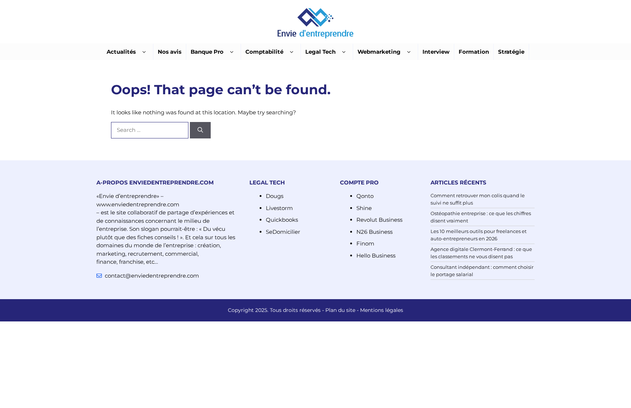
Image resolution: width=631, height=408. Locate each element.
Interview (436, 51)
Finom (365, 243)
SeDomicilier (283, 231)
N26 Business (374, 231)
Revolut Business (379, 219)
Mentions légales (381, 310)
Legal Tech (320, 51)
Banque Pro (207, 51)
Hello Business (375, 255)
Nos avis (169, 51)
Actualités (121, 51)
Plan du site (340, 310)
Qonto (365, 195)
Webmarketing (379, 51)
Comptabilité (264, 51)
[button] (144, 52)
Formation (474, 51)
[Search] (200, 130)
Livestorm (279, 208)
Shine (364, 208)
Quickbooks (282, 219)
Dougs (274, 195)
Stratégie (511, 51)
